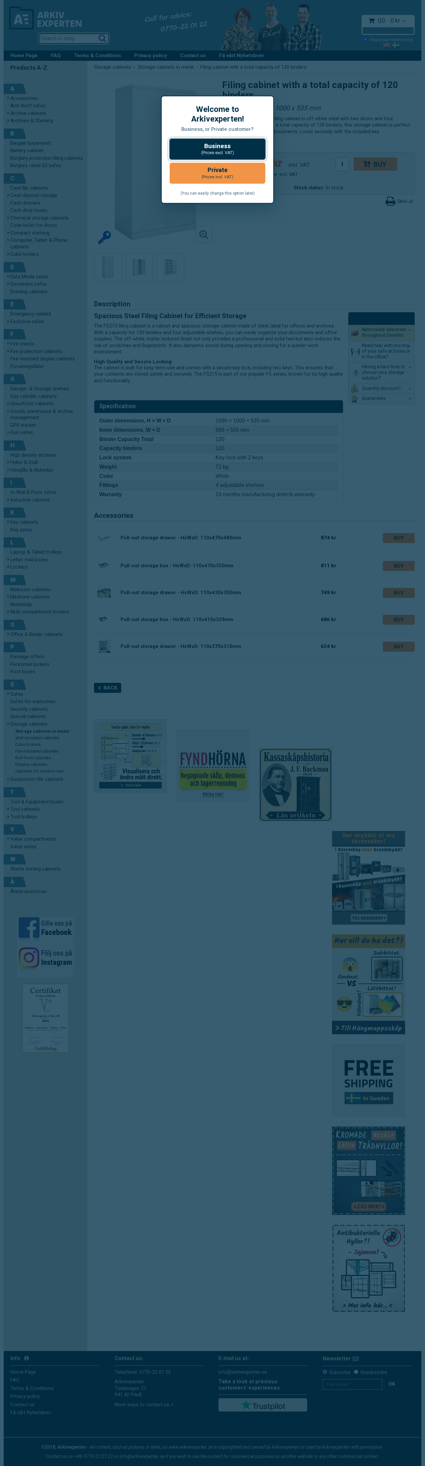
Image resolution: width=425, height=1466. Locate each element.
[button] (217, 149)
